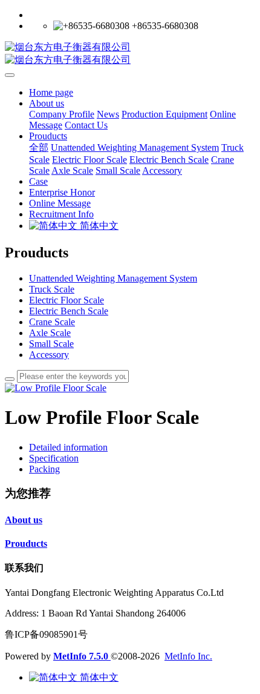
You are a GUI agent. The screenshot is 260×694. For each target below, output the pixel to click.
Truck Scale (51, 289)
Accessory (49, 354)
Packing (44, 469)
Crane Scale (52, 322)
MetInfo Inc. (188, 656)
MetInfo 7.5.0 (80, 656)
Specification (54, 458)
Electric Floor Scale (66, 300)
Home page (51, 92)
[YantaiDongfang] (130, 54)
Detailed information (68, 447)
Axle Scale (50, 333)
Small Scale (51, 344)
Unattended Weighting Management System (113, 278)
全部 (38, 147)
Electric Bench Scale (68, 311)
